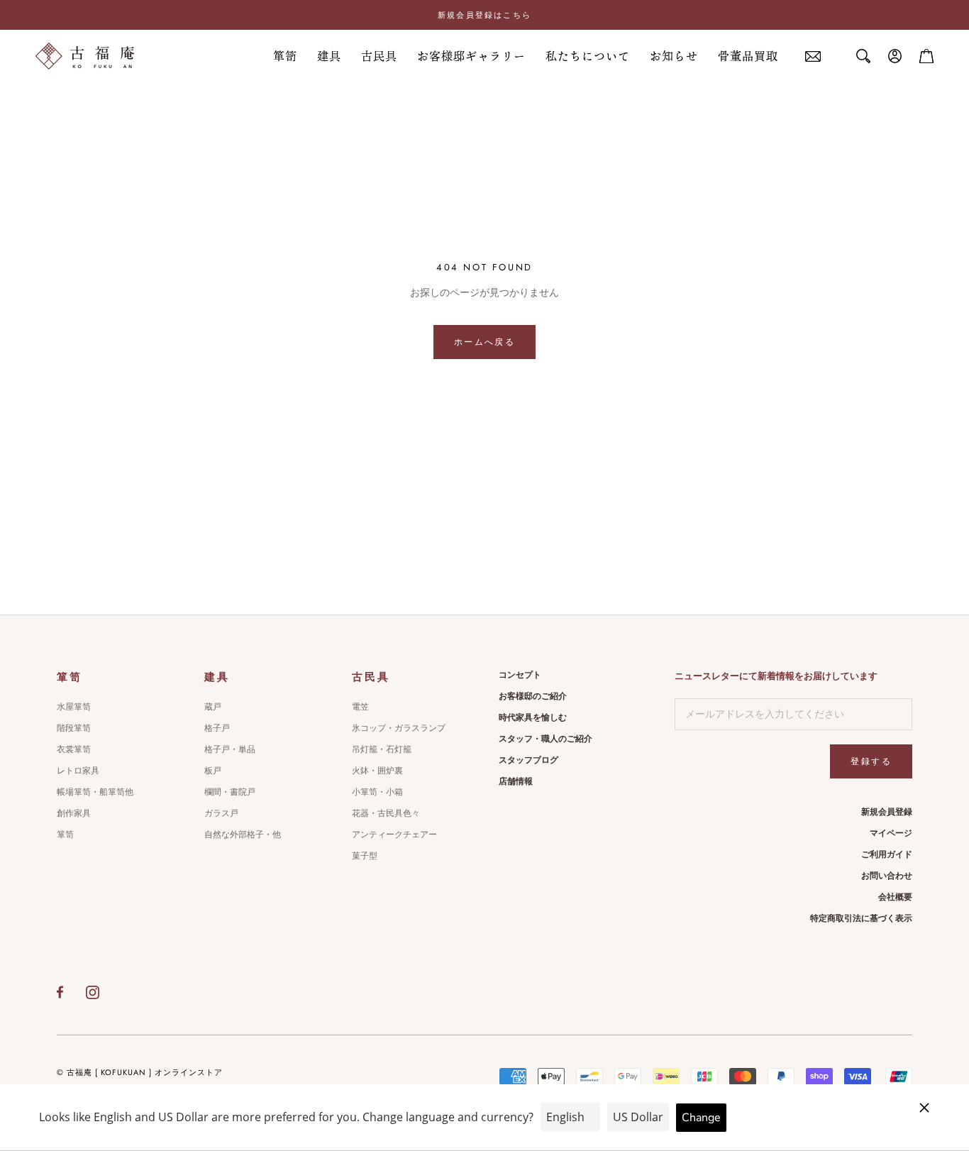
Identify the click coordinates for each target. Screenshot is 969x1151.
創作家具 (74, 813)
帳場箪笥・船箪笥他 (95, 792)
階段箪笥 (74, 728)
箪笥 (285, 56)
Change (701, 1117)
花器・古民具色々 (386, 813)
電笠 (360, 707)
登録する (871, 761)
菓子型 (364, 856)
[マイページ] (895, 56)
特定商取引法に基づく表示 (861, 918)
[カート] (926, 56)
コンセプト (520, 675)
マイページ (891, 833)
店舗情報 (516, 781)
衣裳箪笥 (74, 749)
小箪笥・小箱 (377, 792)
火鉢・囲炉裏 (377, 771)
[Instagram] (92, 992)
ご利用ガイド (886, 854)
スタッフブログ (528, 760)
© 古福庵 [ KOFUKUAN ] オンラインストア (140, 1072)
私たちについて (588, 56)
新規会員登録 (886, 812)
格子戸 (217, 728)
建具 (329, 56)
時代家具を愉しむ (533, 717)
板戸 (212, 771)
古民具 (379, 56)
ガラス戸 (221, 813)
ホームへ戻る (484, 342)
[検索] (863, 56)
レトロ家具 (78, 771)
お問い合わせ (886, 876)
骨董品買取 (748, 56)
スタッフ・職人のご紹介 (545, 739)
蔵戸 (212, 707)
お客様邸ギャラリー (471, 56)
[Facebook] (60, 992)
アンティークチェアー (394, 834)
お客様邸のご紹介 (533, 696)
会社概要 (895, 897)
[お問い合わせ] (813, 56)
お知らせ (674, 56)
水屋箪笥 (74, 707)
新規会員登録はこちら (484, 15)
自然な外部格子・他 (242, 834)
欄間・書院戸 (229, 792)
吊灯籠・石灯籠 (381, 749)
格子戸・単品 (229, 749)
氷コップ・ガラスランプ (398, 728)
